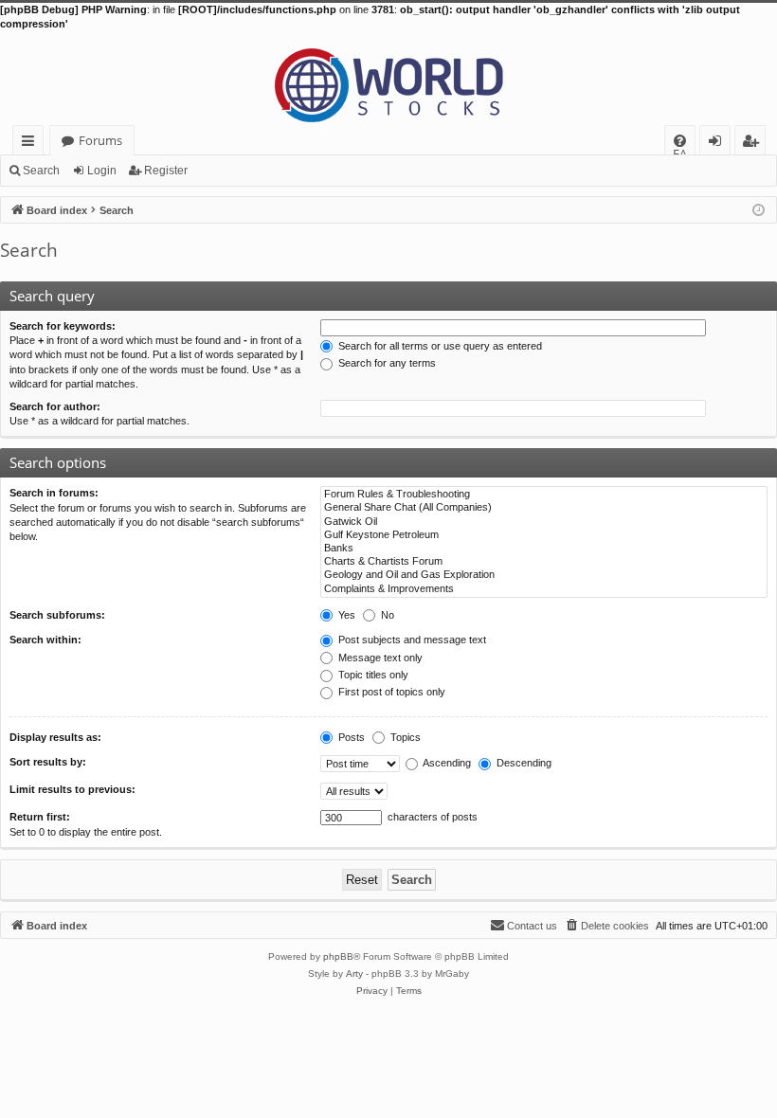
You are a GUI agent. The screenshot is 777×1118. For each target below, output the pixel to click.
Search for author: (54, 406)
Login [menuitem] (719, 143)
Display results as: (55, 737)
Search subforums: (57, 615)
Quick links (32, 143)
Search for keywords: (62, 326)
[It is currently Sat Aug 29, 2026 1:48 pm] (758, 209)
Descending (522, 762)
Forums (100, 140)
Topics (404, 737)
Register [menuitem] (754, 143)
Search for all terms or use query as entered (438, 346)
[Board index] (388, 78)
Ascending (446, 762)
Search (41, 170)
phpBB (338, 956)
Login (102, 170)
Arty (354, 973)
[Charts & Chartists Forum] (544, 561)
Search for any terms (385, 363)
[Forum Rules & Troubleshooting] (544, 494)
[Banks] (544, 548)
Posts (350, 737)
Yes (345, 615)
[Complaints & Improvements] (544, 589)
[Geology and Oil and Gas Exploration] (544, 575)
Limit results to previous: (72, 789)
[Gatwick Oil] (544, 522)
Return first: (39, 816)
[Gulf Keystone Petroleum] (544, 535)
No (386, 615)
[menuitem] (680, 140)
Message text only (379, 657)
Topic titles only (371, 674)
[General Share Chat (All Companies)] (544, 507)
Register (166, 170)
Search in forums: (54, 492)
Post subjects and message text (410, 639)
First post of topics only (390, 691)
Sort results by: (47, 761)
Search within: (45, 639)
